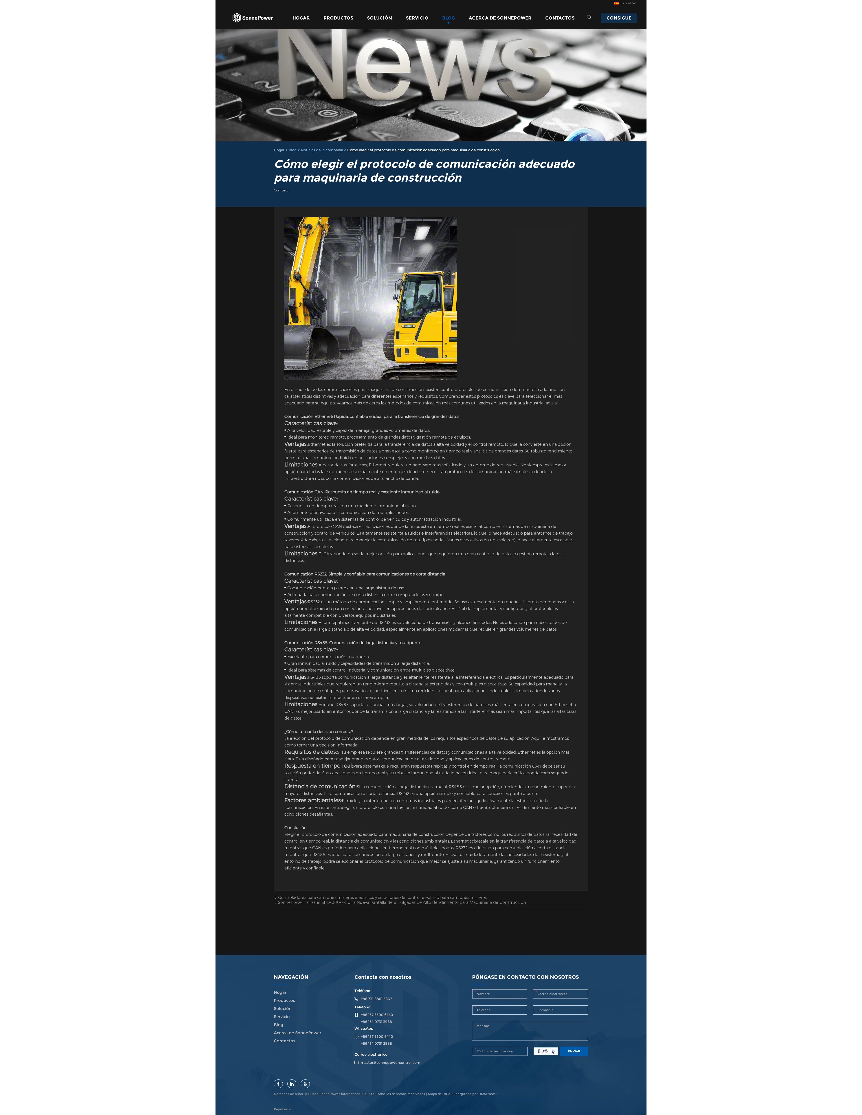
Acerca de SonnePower (500, 18)
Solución (379, 18)
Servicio (417, 18)
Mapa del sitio (439, 1094)
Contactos (560, 18)
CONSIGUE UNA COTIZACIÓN (619, 19)
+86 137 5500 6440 (377, 1036)
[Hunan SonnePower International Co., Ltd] (252, 18)
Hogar (301, 18)
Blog (448, 18)
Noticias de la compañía (322, 150)
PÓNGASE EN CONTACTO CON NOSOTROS (525, 977)
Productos (338, 18)
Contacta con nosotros (382, 977)
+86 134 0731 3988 (376, 1043)
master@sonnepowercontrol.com (390, 1062)
